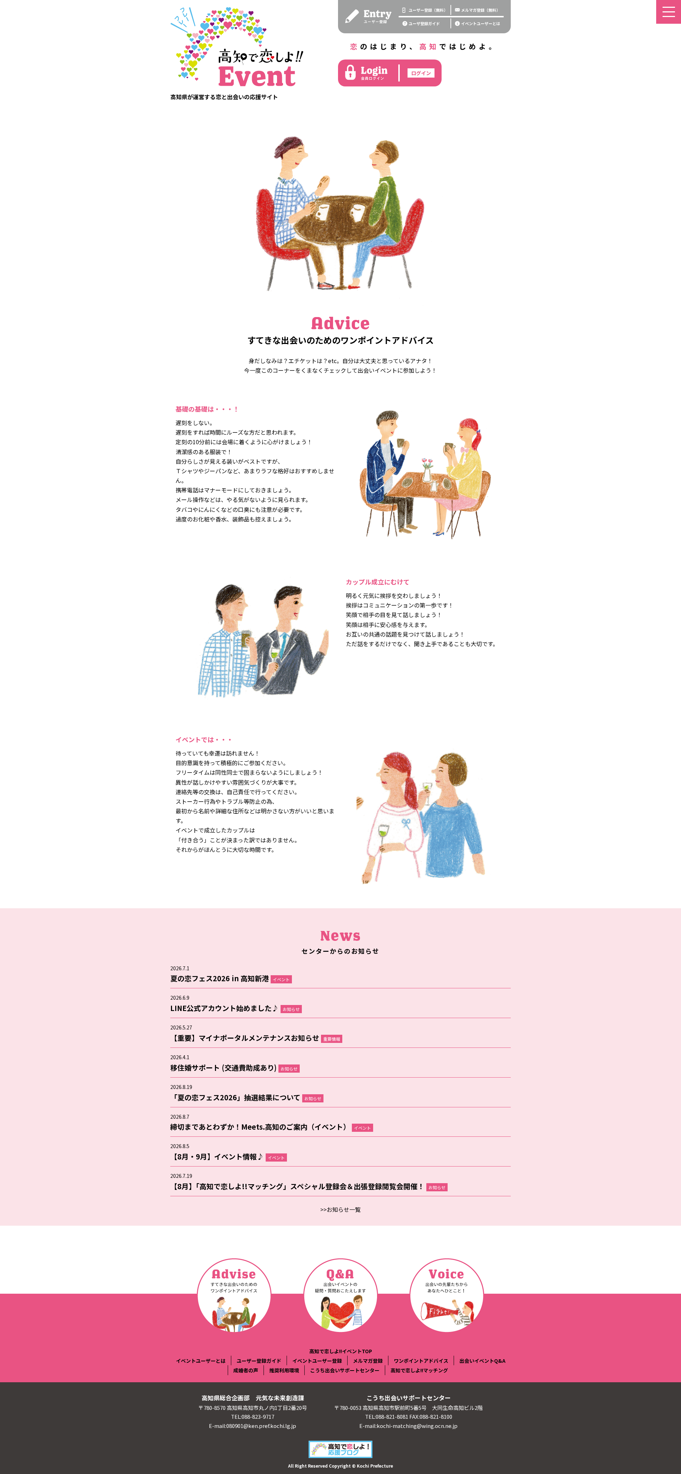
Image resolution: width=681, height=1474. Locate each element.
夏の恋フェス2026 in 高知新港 (230, 978)
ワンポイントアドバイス (421, 1360)
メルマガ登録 (368, 1360)
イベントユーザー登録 (317, 1360)
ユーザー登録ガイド (259, 1360)
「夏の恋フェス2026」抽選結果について (245, 1097)
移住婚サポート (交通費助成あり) (234, 1067)
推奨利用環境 (284, 1370)
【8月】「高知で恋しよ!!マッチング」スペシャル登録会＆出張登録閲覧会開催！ (307, 1186)
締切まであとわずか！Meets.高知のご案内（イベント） (270, 1127)
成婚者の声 (245, 1370)
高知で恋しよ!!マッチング (419, 1370)
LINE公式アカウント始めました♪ (235, 1008)
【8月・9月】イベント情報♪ (227, 1156)
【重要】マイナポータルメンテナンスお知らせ (255, 1038)
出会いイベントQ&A (482, 1360)
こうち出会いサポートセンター (345, 1370)
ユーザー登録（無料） (428, 10)
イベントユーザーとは (480, 23)
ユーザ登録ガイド (424, 23)
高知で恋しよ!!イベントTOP (340, 1351)
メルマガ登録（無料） (480, 10)
